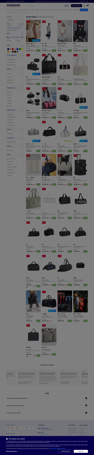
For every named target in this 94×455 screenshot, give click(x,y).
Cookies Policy (53, 448)
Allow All (81, 451)
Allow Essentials (65, 451)
